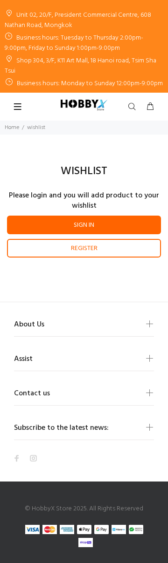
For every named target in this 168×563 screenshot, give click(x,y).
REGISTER (84, 248)
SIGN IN (84, 225)
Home (12, 127)
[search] (133, 107)
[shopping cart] (150, 107)
